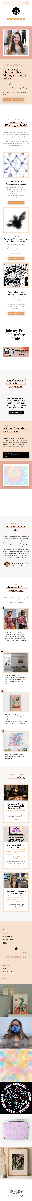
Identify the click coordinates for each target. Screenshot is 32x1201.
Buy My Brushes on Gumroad (12, 455)
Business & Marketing (13, 897)
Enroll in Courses (8, 939)
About (5, 933)
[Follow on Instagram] (8, 19)
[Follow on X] (24, 19)
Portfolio (6, 965)
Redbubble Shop (8, 972)
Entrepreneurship (16, 899)
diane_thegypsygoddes (14, 810)
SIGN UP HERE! (16, 412)
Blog (4, 975)
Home (5, 930)
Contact (5, 978)
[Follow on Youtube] (14, 19)
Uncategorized (18, 812)
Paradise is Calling (12, 715)
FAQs (5, 943)
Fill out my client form (16, 203)
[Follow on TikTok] (11, 19)
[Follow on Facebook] (17, 19)
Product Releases (17, 854)
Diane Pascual (12, 895)
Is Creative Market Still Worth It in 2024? (16, 893)
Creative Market (17, 851)
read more (16, 819)
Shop (4, 968)
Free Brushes (7, 936)
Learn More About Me (13, 100)
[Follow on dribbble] (20, 19)
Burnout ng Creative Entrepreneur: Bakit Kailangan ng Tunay (16, 806)
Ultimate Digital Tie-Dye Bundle (16, 846)
